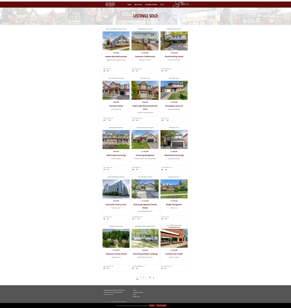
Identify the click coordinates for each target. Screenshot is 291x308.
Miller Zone (136, 296)
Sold (162, 4)
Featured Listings (151, 4)
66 (150, 277)
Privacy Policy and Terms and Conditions (119, 301)
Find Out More (161, 305)
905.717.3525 (138, 4)
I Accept (152, 305)
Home (129, 4)
